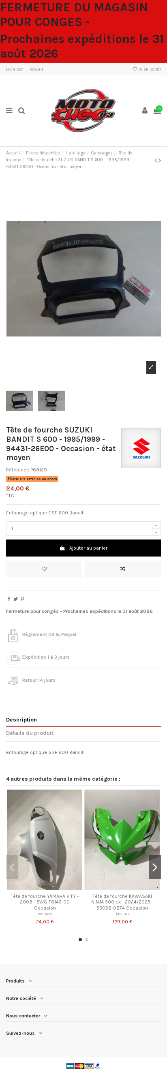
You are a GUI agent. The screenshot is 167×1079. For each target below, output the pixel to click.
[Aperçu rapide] (54, 887)
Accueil (36, 69)
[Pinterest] (22, 599)
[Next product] (159, 160)
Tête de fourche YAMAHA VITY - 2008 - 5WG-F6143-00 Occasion (45, 902)
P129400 (45, 914)
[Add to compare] (123, 569)
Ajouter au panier (88, 548)
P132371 (122, 914)
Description (21, 719)
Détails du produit (30, 733)
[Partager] (9, 599)
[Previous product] (156, 160)
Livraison (15, 69)
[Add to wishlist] (44, 569)
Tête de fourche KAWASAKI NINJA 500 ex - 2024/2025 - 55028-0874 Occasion (122, 902)
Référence (17, 470)
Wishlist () (149, 69)
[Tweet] (15, 599)
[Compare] (45, 887)
